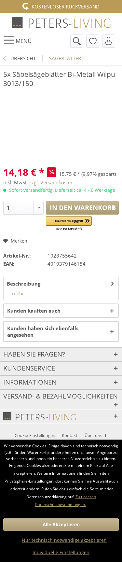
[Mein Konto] (108, 41)
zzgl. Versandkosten (51, 182)
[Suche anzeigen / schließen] (76, 41)
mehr (17, 293)
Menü (24, 41)
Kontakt (69, 435)
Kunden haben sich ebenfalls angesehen (42, 331)
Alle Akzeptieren (61, 524)
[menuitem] (17, 41)
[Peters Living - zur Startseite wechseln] (61, 22)
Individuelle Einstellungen (61, 552)
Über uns (93, 435)
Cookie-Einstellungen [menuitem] (35, 435)
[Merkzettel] (92, 41)
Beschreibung (23, 283)
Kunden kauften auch (34, 310)
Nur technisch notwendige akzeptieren (64, 540)
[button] (69, 223)
